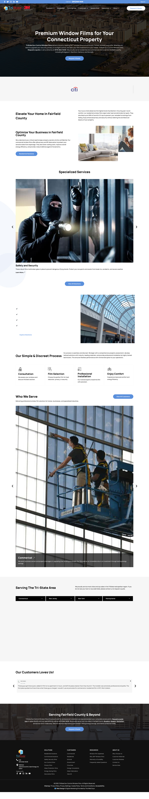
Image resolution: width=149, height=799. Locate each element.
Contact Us (116, 762)
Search (143, 2)
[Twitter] (8, 2)
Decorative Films (49, 774)
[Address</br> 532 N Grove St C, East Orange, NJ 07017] (17, 765)
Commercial (71, 8)
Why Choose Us (117, 754)
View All (69, 774)
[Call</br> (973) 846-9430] (17, 760)
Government (71, 762)
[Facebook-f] (5, 2)
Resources (105, 8)
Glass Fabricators (72, 771)
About (115, 8)
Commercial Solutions (51, 756)
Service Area (95, 8)
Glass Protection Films (51, 768)
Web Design (61, 788)
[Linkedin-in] (14, 2)
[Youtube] (17, 2)
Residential (61, 8)
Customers (82, 8)
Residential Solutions (50, 754)
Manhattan (120, 721)
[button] (12, 226)
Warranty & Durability (96, 759)
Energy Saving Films (50, 771)
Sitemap (47, 786)
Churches (70, 765)
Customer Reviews (118, 759)
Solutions (49, 8)
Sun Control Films (49, 762)
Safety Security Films (50, 759)
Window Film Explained (97, 754)
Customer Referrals (118, 756)
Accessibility (100, 786)
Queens (113, 721)
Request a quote (34, 50)
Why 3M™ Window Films (97, 756)
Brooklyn (107, 721)
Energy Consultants (73, 768)
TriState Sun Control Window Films (39, 45)
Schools (69, 759)
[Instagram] (11, 2)
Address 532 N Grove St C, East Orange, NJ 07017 (29, 766)
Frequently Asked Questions (98, 762)
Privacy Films (48, 765)
